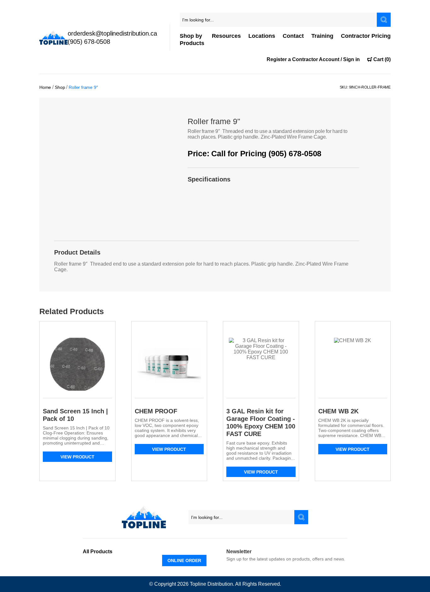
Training (322, 36)
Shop (60, 87)
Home (45, 87)
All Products (97, 551)
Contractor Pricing (366, 36)
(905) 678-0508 (89, 41)
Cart (382, 59)
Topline (198, 584)
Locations (261, 36)
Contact (293, 36)
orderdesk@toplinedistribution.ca (112, 33)
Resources (226, 36)
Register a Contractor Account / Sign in (313, 59)
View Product (77, 456)
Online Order (184, 560)
